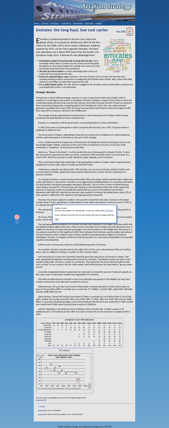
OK (57, 220)
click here (109, 211)
